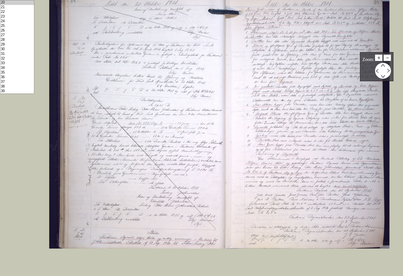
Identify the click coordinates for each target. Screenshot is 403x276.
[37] (17, 82)
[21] (17, 7)
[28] (17, 40)
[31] (17, 54)
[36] (17, 77)
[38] (17, 86)
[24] (17, 21)
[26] (17, 30)
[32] (17, 58)
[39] (17, 91)
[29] (17, 44)
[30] (17, 49)
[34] (17, 68)
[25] (17, 26)
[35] (17, 72)
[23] (17, 16)
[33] (17, 63)
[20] (17, 2)
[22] (17, 12)
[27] (17, 35)
